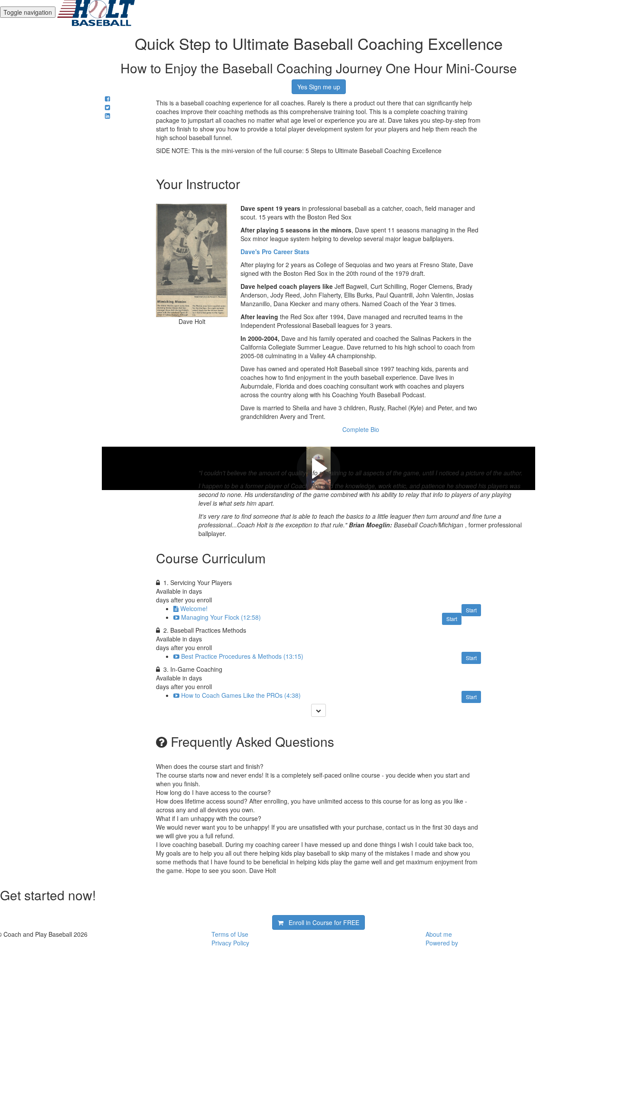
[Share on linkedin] (107, 115)
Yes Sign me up (318, 86)
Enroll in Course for (321, 922)
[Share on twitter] (107, 107)
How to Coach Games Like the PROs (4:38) (241, 695)
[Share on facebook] (107, 98)
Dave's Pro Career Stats (274, 251)
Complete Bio (360, 429)
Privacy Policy (230, 942)
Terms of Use (229, 934)
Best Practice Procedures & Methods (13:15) (242, 656)
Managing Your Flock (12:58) (221, 617)
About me (439, 934)
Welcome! (194, 608)
